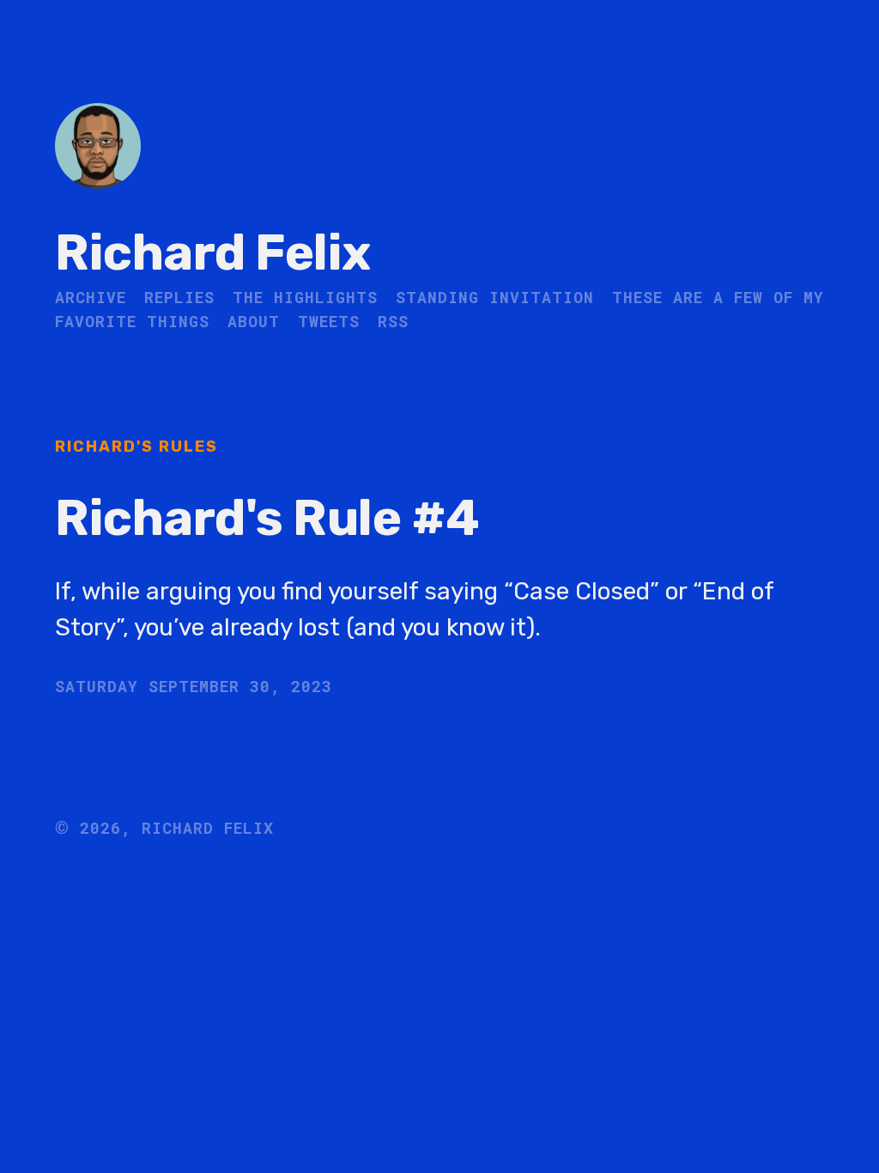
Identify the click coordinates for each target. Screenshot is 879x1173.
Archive (90, 297)
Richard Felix (213, 253)
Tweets (329, 321)
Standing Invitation (495, 297)
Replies (179, 297)
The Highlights (305, 297)
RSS (393, 321)
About (253, 321)
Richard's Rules (136, 446)
